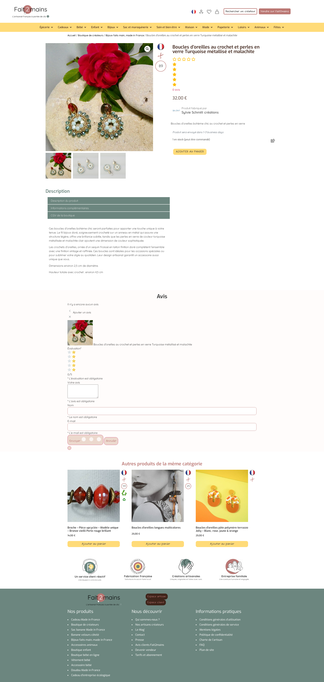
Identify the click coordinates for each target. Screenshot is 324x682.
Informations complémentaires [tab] (70, 208)
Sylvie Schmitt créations (200, 112)
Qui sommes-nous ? (147, 619)
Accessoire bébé (81, 665)
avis (176, 89)
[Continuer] (69, 448)
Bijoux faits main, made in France (125, 35)
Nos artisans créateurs (149, 624)
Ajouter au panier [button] (94, 544)
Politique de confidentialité (216, 635)
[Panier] (217, 11)
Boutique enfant (81, 650)
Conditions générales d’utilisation (219, 619)
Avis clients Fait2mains (149, 645)
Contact (140, 635)
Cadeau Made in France (85, 619)
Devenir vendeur (145, 650)
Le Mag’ (140, 629)
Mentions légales (210, 629)
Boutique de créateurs (90, 35)
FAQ (202, 645)
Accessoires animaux (84, 645)
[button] (46, 27)
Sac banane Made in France (88, 629)
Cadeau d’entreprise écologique (90, 675)
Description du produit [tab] (64, 200)
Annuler (111, 441)
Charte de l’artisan (210, 640)
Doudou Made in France (85, 670)
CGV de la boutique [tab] (63, 215)
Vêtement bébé (80, 660)
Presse (139, 640)
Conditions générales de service (219, 624)
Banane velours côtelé (85, 635)
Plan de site (206, 650)
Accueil (72, 35)
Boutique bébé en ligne (85, 655)
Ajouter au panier (190, 151)
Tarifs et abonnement (148, 655)
